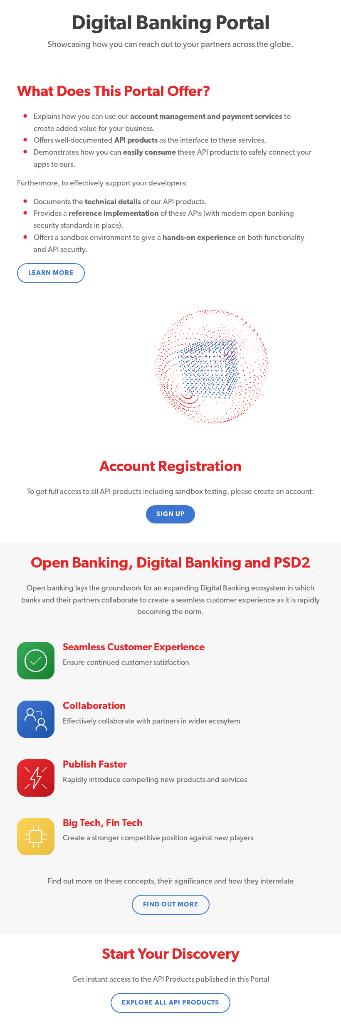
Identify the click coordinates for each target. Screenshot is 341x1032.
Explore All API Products (170, 1003)
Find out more (170, 904)
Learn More (51, 273)
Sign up (170, 514)
